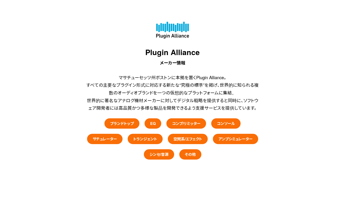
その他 (190, 154)
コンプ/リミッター (186, 123)
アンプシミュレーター (235, 139)
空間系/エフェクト (187, 139)
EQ (153, 123)
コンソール (226, 123)
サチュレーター (105, 139)
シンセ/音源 (159, 154)
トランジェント (145, 139)
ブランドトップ (122, 123)
